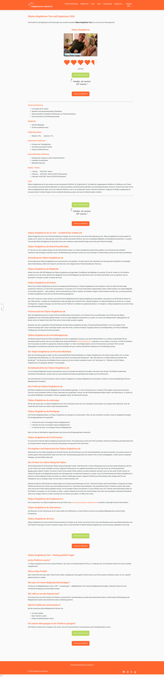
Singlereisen (118, 4)
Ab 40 (93, 4)
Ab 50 (99, 4)
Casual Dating (107, 4)
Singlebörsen (84, 4)
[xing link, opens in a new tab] (135, 671)
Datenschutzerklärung (77, 665)
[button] (80, 75)
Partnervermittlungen (71, 4)
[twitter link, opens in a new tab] (131, 671)
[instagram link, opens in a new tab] (128, 671)
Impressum (90, 665)
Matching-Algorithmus (84, 341)
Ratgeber (129, 4)
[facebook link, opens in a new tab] (124, 671)
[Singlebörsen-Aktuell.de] (40, 5)
